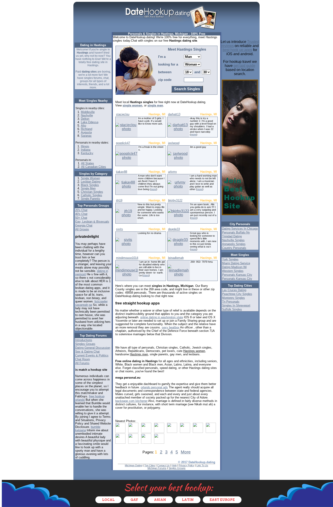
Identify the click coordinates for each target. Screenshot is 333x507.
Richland (86, 129)
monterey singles (233, 297)
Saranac (86, 135)
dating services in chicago (240, 228)
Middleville (88, 112)
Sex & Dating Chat (87, 351)
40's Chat (81, 214)
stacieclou (122, 114)
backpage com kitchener (131, 401)
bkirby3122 (175, 200)
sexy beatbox (170, 327)
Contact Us (163, 465)
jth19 (119, 200)
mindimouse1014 (127, 257)
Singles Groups (85, 344)
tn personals (230, 301)
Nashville (87, 115)
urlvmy (172, 171)
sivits (119, 229)
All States (87, 163)
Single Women (90, 178)
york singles (230, 259)
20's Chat (81, 210)
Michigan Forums (156, 468)
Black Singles (90, 185)
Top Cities (149, 465)
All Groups (82, 229)
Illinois (85, 146)
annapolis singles (234, 244)
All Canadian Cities (93, 166)
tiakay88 (121, 171)
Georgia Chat (83, 225)
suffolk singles (232, 309)
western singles (233, 271)
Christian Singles (92, 191)
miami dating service (236, 263)
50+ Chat (81, 217)
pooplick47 (123, 143)
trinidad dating (232, 236)
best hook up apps (237, 50)
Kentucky (87, 153)
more (193, 134)
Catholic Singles (91, 195)
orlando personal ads (154, 387)
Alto (83, 125)
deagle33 (174, 229)
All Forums (82, 363)
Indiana (85, 149)
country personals (234, 248)
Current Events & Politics (92, 355)
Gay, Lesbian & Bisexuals (92, 221)
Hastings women (194, 351)
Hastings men (139, 354)
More (186, 452)
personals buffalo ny (236, 232)
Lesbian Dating (90, 181)
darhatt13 (174, 114)
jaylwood (173, 143)
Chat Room (82, 359)
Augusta (86, 132)
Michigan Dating (133, 465)
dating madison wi (234, 267)
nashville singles (233, 240)
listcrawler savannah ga (91, 303)
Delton (85, 118)
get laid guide (244, 66)
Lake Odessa (89, 122)
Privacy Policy (186, 465)
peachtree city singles (237, 294)
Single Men (88, 188)
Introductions (83, 340)
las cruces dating (234, 290)
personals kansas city (237, 274)
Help (174, 465)
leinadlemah (176, 257)
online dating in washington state (161, 317)
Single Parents (90, 198)
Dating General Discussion (92, 347)
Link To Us (202, 465)
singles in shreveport (236, 305)
